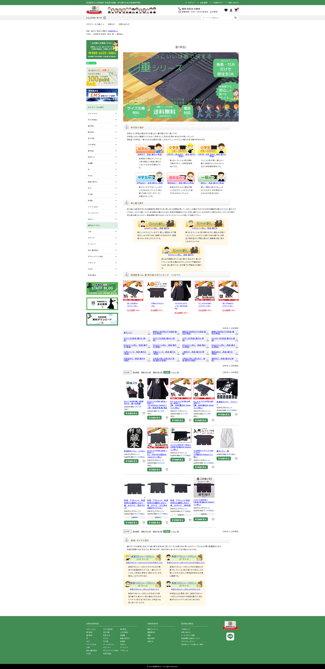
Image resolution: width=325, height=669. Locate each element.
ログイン (191, 2)
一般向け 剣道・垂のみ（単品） (211, 183)
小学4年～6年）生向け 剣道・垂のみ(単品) (211, 155)
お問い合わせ (233, 2)
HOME (88, 34)
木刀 (89, 188)
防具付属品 (92, 275)
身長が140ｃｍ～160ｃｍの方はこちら (144, 589)
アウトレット (92, 263)
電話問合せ (151, 632)
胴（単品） (91, 132)
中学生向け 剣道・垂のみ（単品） (150, 183)
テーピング (91, 244)
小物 (89, 231)
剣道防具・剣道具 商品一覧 (104, 34)
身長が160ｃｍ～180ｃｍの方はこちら (185, 589)
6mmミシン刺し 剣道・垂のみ (181, 254)
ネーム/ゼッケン (93, 213)
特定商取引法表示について (190, 638)
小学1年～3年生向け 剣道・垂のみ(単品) (181, 155)
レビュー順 (175, 372)
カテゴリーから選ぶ (94, 24)
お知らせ (111, 24)
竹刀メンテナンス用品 (95, 256)
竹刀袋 (90, 194)
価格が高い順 (157, 372)
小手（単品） (92, 144)
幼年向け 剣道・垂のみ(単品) (150, 154)
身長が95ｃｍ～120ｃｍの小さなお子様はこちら (144, 562)
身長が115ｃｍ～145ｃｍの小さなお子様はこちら (186, 562)
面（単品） (91, 126)
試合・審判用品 (93, 250)
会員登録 (204, 2)
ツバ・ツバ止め (93, 207)
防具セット (91, 157)
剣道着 (90, 163)
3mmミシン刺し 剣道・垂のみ (157, 228)
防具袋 (90, 200)
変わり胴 (91, 138)
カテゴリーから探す (96, 107)
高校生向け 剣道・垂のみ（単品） (180, 183)
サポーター (92, 238)
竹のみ (90, 175)
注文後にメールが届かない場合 (192, 644)
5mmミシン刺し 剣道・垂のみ (205, 228)
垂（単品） (91, 151)
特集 (149, 635)
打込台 (90, 269)
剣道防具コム (113, 31)
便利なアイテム (94, 225)
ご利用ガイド (218, 2)
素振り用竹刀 (92, 182)
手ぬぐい (91, 219)
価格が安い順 (146, 372)
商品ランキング (152, 629)
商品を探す (151, 638)
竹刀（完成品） (93, 120)
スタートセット (93, 113)
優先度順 (136, 372)
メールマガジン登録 (188, 635)
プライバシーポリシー (188, 641)
